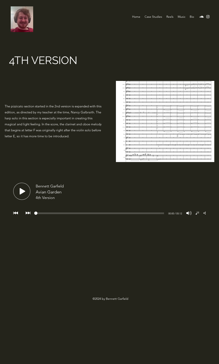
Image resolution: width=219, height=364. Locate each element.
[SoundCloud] (201, 17)
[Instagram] (208, 17)
